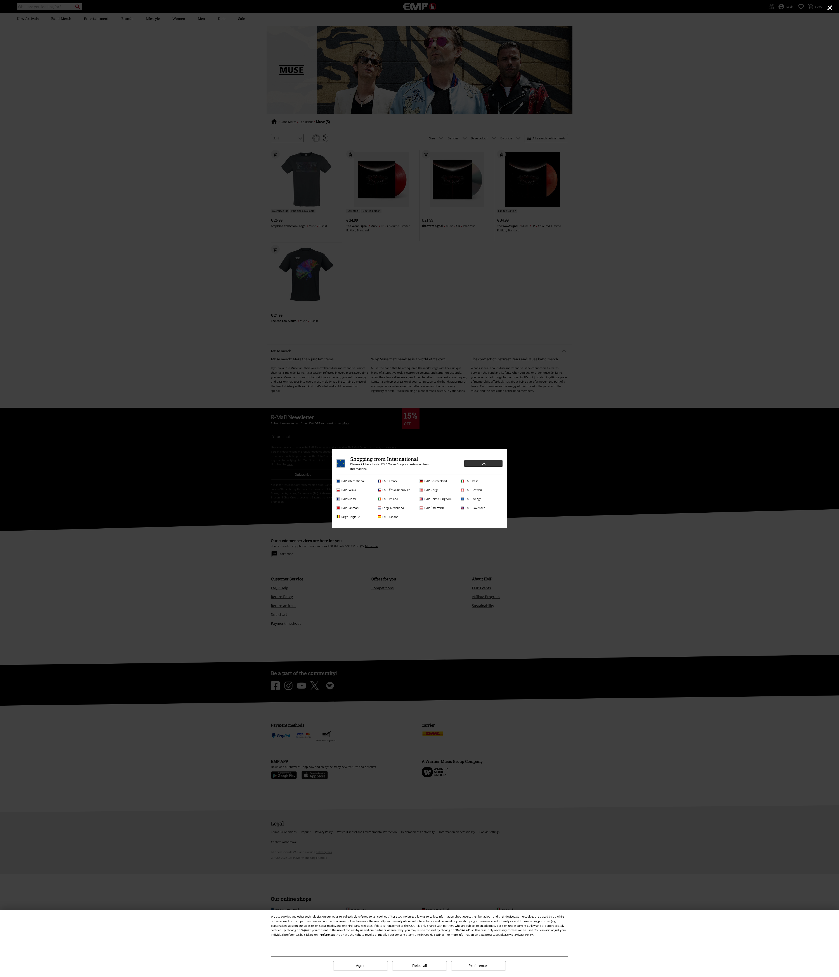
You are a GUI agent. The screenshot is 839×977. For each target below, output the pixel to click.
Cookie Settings (434, 935)
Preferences (479, 965)
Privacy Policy (524, 935)
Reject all (419, 966)
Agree (360, 966)
